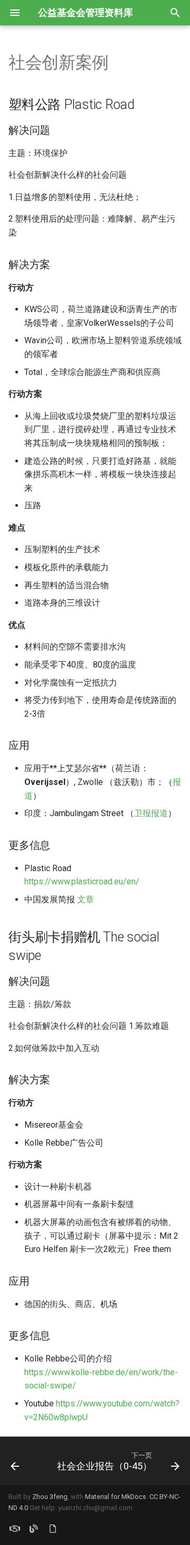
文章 (85, 899)
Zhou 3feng (50, 1497)
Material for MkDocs (116, 1497)
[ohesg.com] (14, 1528)
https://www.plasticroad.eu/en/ (81, 881)
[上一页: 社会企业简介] (14, 1461)
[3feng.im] (33, 1528)
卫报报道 (151, 813)
